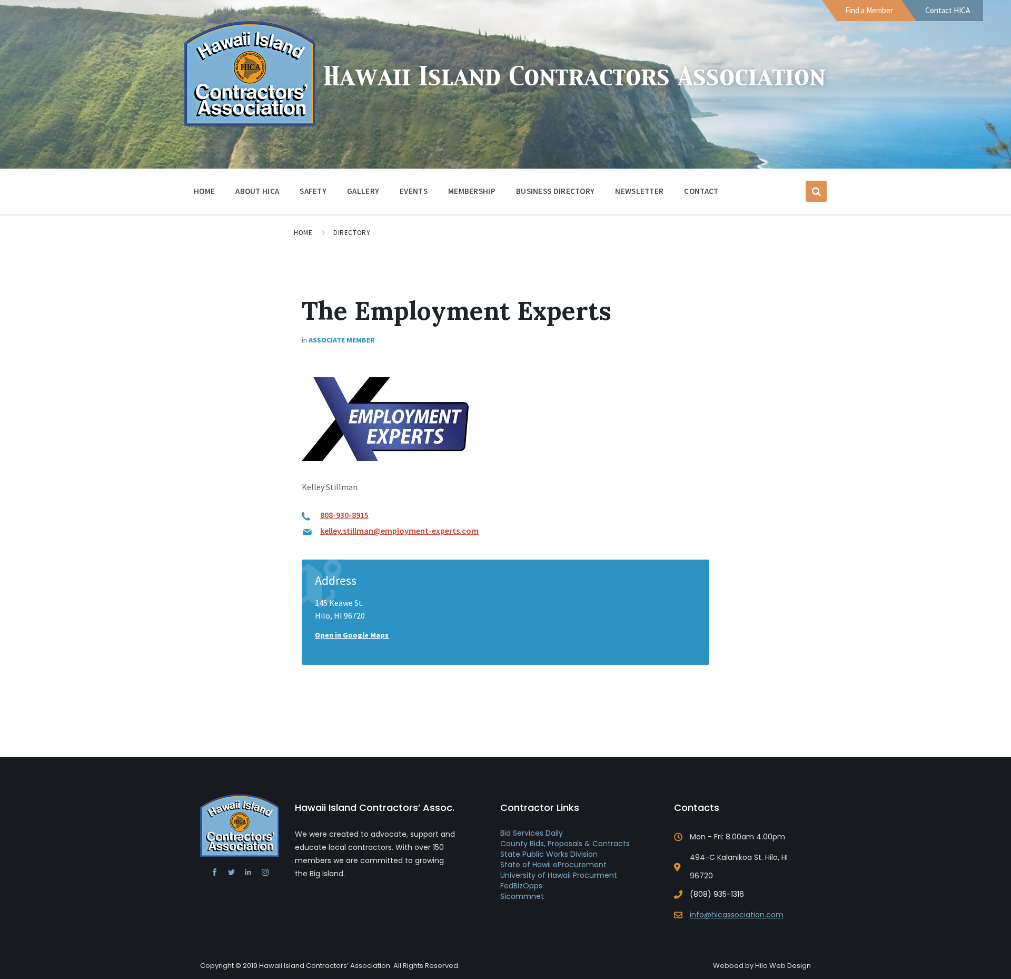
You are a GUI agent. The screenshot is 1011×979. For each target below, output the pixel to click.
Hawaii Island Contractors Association (574, 77)
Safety (313, 191)
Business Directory (555, 191)
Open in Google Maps (352, 635)
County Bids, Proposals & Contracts (565, 843)
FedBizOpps (521, 885)
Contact (701, 191)
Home (204, 191)
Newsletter (639, 191)
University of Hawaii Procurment (558, 875)
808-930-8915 (344, 515)
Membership (471, 191)
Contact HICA (947, 10)
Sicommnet (522, 896)
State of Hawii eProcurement (553, 864)
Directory (351, 232)
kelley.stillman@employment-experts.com (399, 530)
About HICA (257, 191)
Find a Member (869, 10)
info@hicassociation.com (737, 914)
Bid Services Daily (531, 833)
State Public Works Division (549, 854)
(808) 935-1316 (717, 894)
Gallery (363, 191)
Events (414, 191)
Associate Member (342, 340)
